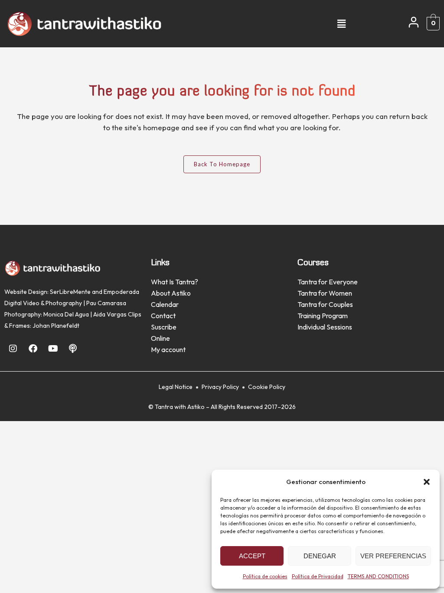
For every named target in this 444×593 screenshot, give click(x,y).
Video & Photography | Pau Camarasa (74, 303)
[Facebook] (33, 348)
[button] (426, 482)
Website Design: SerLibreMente (47, 292)
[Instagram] (13, 348)
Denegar (320, 556)
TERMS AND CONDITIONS (378, 576)
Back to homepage (222, 164)
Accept (252, 556)
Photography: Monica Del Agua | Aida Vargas (65, 314)
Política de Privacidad (317, 576)
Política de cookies (265, 576)
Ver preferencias (393, 556)
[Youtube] (53, 348)
